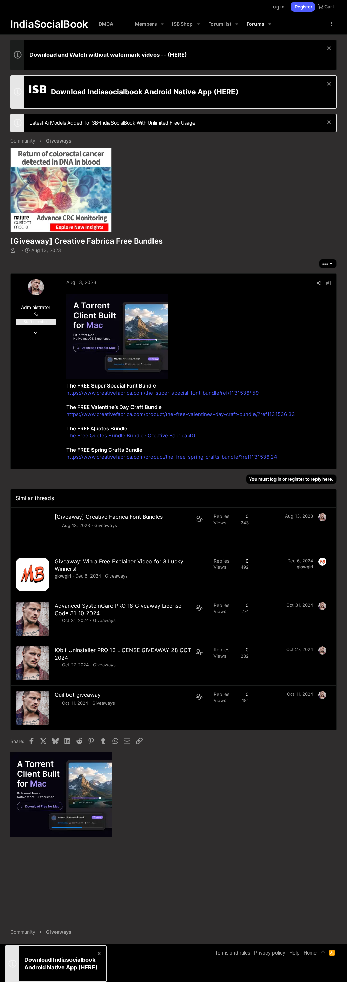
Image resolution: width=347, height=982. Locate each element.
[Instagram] (313, 971)
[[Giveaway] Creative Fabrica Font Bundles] (32, 530)
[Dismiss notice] (328, 49)
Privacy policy (269, 953)
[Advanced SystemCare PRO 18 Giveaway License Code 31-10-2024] (32, 619)
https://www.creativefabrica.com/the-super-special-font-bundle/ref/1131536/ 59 (162, 393)
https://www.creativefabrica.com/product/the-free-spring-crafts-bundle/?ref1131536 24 (171, 457)
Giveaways (105, 525)
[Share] (319, 283)
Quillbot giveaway (78, 694)
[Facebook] (303, 971)
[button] (162, 24)
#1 (328, 283)
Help (294, 953)
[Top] (323, 952)
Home (310, 953)
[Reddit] (324, 971)
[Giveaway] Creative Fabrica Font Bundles (109, 516)
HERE (177, 54)
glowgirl (63, 576)
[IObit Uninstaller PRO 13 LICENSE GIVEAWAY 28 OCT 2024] (32, 663)
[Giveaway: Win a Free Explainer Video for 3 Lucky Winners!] (32, 574)
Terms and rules (232, 953)
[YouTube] (334, 971)
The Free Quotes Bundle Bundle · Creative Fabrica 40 (130, 435)
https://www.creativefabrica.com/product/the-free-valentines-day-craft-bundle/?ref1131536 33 (180, 414)
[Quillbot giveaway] (32, 708)
